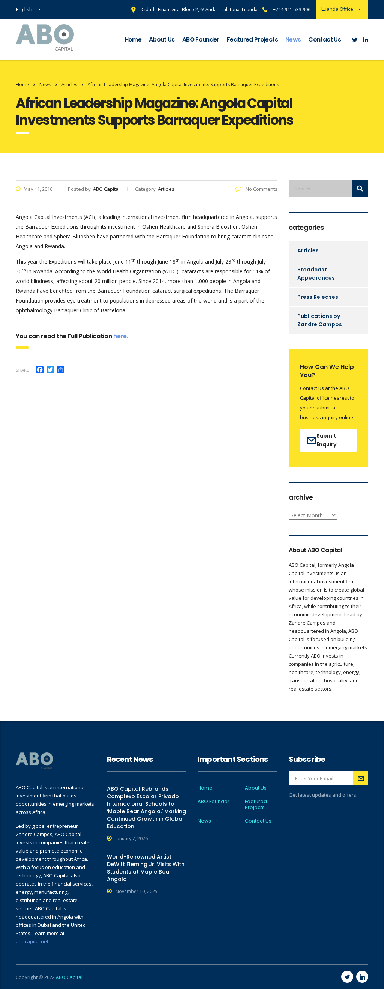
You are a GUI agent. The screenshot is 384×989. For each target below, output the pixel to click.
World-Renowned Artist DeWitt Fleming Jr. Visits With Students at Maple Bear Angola (145, 868)
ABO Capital (69, 977)
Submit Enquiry (326, 440)
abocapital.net (32, 941)
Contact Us (324, 39)
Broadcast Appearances (316, 274)
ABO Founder (200, 39)
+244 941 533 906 (291, 9)
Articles (308, 250)
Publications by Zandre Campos (319, 320)
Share (22, 370)
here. (120, 336)
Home (132, 39)
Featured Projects (252, 39)
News (293, 39)
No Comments (261, 189)
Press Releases (317, 297)
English (24, 9)
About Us (162, 39)
